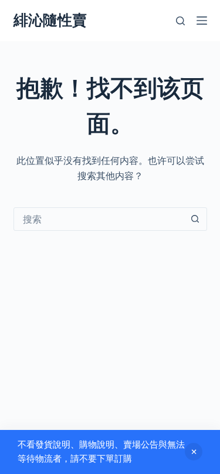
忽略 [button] (193, 451)
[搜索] (180, 20)
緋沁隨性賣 (50, 20)
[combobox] (99, 219)
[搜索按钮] (195, 219)
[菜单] (202, 20)
